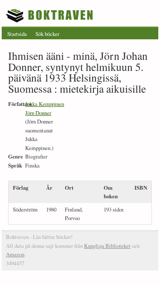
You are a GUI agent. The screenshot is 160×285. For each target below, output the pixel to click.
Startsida (17, 34)
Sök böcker (47, 34)
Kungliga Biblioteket (107, 246)
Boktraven (50, 15)
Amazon (15, 254)
